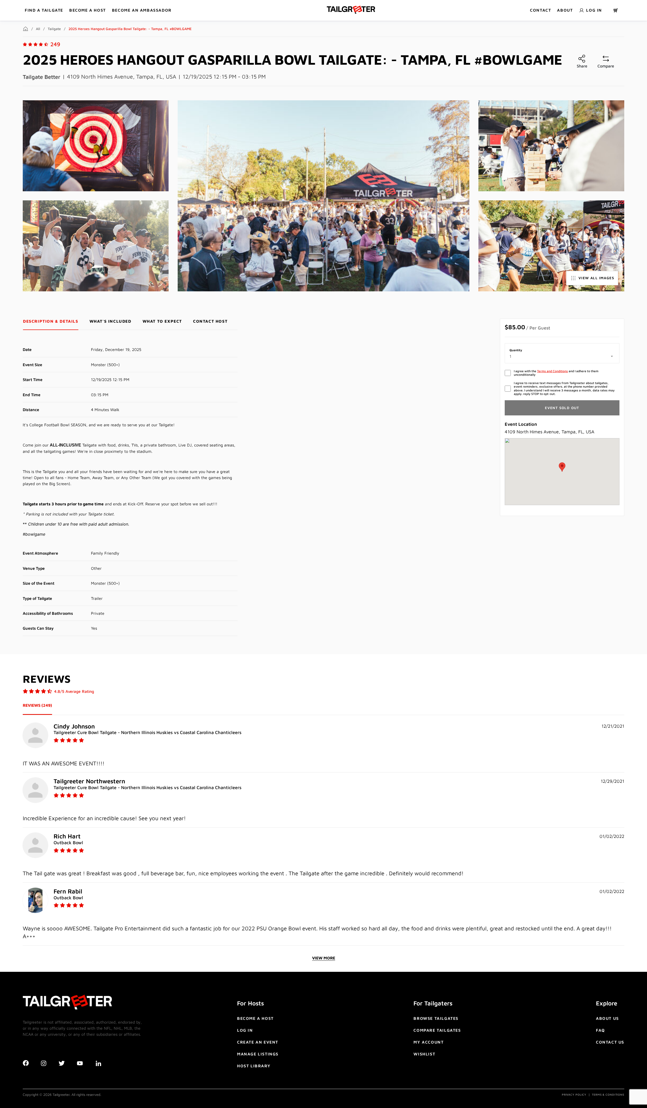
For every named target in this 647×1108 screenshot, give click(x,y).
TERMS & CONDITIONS (608, 1094)
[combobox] (562, 356)
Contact (540, 10)
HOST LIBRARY (253, 1066)
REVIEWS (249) (37, 705)
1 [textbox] (510, 356)
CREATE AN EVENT (257, 1042)
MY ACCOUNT (428, 1042)
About (565, 10)
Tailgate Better (41, 77)
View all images (596, 278)
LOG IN (245, 1030)
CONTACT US (610, 1042)
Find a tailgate (44, 10)
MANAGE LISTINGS (258, 1054)
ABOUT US (607, 1018)
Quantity (516, 350)
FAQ (600, 1030)
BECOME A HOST (87, 10)
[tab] (51, 321)
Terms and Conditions (552, 371)
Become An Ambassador (142, 10)
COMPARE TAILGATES (437, 1030)
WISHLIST (424, 1054)
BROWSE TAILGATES (435, 1018)
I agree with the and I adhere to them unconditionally (556, 372)
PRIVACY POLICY (574, 1094)
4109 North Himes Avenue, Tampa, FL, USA (121, 76)
